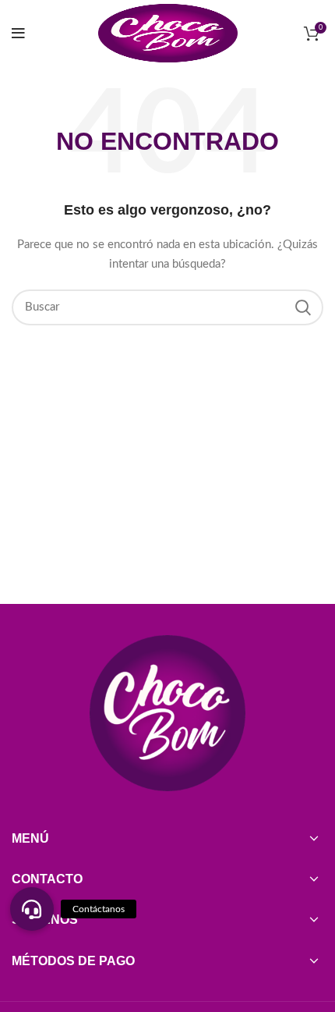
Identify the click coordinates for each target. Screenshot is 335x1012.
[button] (32, 909)
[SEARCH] (302, 307)
